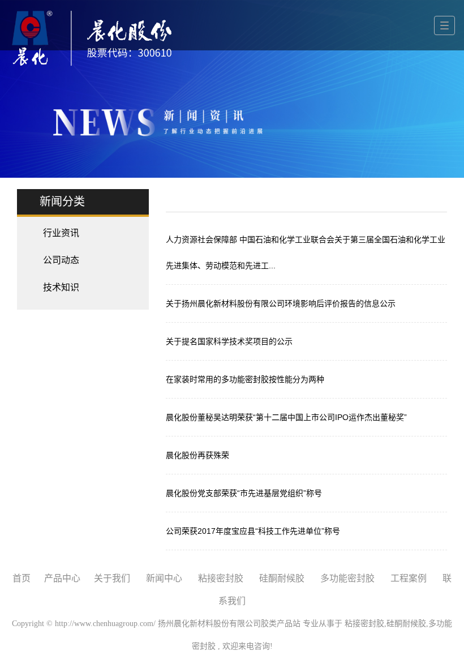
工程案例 (408, 578)
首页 (21, 578)
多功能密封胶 (347, 578)
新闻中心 (164, 578)
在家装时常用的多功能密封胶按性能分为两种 (245, 379)
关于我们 (112, 578)
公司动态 (61, 260)
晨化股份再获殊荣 (197, 455)
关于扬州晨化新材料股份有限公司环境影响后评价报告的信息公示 (281, 303)
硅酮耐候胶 (281, 578)
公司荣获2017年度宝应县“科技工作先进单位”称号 (253, 531)
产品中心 (62, 578)
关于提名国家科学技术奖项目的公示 (229, 341)
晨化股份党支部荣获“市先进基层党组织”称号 (244, 493)
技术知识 (61, 287)
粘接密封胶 (220, 578)
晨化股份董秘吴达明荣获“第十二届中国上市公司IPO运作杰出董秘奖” (286, 417)
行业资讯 (61, 233)
